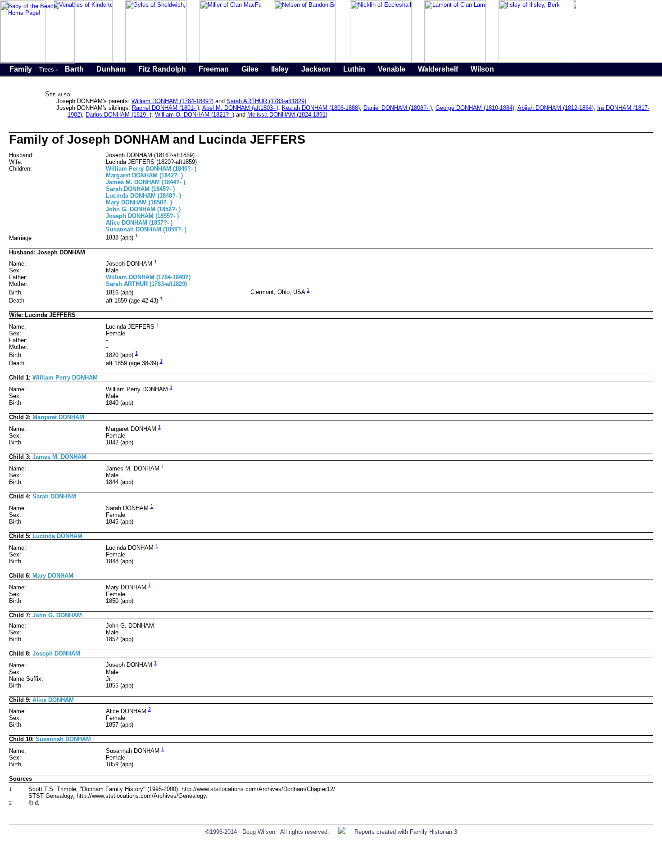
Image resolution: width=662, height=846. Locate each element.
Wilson (482, 69)
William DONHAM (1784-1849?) (172, 101)
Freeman (214, 69)
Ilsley (280, 69)
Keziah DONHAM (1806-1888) (321, 107)
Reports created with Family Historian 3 (405, 831)
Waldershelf (438, 69)
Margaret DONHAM (58, 417)
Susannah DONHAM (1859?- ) (146, 229)
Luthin (354, 69)
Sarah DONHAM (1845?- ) (140, 188)
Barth (74, 69)
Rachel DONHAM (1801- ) (165, 107)
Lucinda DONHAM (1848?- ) (143, 195)
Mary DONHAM (52, 575)
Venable (391, 69)
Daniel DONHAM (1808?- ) (397, 107)
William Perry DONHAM (65, 377)
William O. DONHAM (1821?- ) (194, 114)
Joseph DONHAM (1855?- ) (142, 216)
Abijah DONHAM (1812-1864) (555, 107)
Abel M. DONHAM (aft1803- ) (240, 107)
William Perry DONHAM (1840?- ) (151, 168)
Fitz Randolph (162, 69)
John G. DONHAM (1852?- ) (143, 209)
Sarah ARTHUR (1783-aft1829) (266, 101)
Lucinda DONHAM (57, 536)
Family (20, 69)
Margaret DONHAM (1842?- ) (144, 175)
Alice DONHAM (53, 700)
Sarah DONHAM (54, 496)
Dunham (111, 69)
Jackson (316, 69)
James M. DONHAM (59, 456)
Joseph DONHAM (56, 653)
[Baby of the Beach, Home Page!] (37, 61)
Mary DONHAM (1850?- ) (139, 202)
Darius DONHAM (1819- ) (118, 114)
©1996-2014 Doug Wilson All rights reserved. (267, 831)
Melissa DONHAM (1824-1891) (287, 114)
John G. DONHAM (57, 615)
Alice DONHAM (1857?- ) (139, 222)
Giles (249, 69)
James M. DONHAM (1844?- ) (145, 182)
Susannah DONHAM (63, 739)
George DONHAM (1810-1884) (474, 107)
